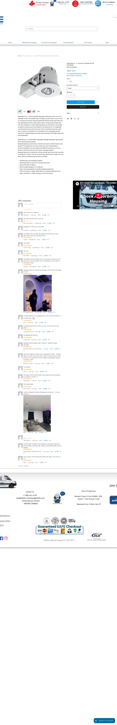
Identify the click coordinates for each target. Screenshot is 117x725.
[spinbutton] (70, 95)
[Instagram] (6, 538)
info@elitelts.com (23, 498)
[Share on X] (78, 119)
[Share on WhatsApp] (75, 119)
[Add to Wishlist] (97, 102)
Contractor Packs (72, 85)
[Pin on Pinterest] (71, 119)
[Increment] (73, 95)
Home (19, 56)
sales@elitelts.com (37, 498)
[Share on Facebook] (68, 119)
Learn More (79, 75)
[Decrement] (68, 95)
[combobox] (83, 88)
